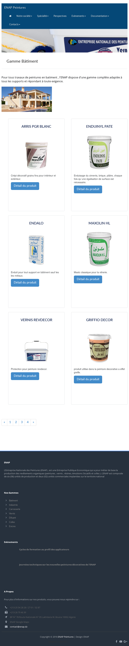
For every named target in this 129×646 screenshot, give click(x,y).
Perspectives (60, 16)
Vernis (12, 514)
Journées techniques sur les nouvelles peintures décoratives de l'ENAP (57, 564)
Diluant (12, 518)
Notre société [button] (23, 16)
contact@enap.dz (18, 626)
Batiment (13, 501)
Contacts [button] (13, 24)
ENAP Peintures (15, 7)
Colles (12, 522)
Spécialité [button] (42, 16)
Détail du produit (25, 185)
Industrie (13, 505)
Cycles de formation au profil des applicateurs (44, 549)
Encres (12, 526)
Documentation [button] (99, 16)
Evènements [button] (78, 16)
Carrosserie (14, 509)
